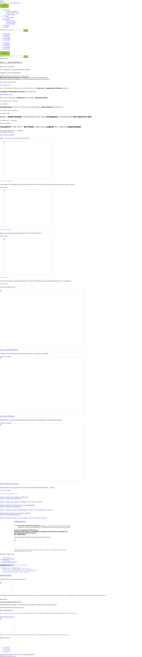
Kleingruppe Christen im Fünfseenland (13, 565)
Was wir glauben (12, 11)
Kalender (6, 25)
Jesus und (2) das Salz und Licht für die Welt (23, 518)
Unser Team (11, 14)
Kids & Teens (11, 21)
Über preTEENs (5, 123)
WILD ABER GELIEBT (7, 135)
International (11, 24)
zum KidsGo (4, 104)
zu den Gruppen (5, 356)
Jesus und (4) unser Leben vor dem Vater (21, 502)
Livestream (10, 17)
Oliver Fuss (3, 499)
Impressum (6, 560)
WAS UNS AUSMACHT (6, 229)
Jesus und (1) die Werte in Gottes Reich (16, 572)
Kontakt (6, 27)
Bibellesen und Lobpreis (8, 562)
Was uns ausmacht (13, 13)
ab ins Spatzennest (6, 94)
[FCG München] (14, 3)
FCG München (16, 654)
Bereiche (6, 19)
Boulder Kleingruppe (7, 559)
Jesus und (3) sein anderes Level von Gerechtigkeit (26, 510)
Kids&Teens (7, 416)
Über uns (6, 10)
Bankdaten (3, 599)
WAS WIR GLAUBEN (6, 181)
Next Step (6, 557)
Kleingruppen (11, 22)
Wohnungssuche (8, 558)
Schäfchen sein (5, 113)
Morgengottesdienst (14, 499)
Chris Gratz (3, 515)
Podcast (6, 16)
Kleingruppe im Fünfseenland (10, 567)
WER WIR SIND (4, 277)
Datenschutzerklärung (7, 656)
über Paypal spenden (7, 617)
